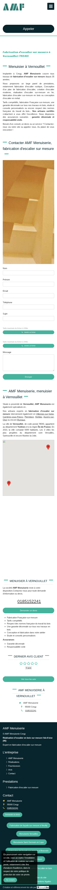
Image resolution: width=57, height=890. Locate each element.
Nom (5, 268)
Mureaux (21, 420)
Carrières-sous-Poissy (13, 417)
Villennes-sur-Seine (45, 414)
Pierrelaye (29, 417)
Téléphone (7, 302)
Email (5, 291)
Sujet (5, 314)
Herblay (38, 417)
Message (7, 352)
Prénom (6, 279)
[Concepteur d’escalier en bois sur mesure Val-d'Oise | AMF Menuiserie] (14, 7)
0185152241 (29, 601)
